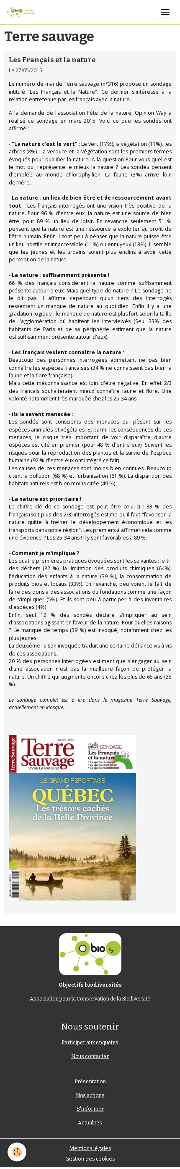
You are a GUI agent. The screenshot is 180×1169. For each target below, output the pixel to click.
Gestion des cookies (90, 1158)
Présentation (90, 1082)
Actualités (90, 1123)
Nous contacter (90, 1056)
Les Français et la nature (52, 59)
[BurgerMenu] (165, 12)
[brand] (22, 12)
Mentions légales (90, 1148)
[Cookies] (17, 1152)
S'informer (90, 1109)
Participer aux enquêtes (90, 1042)
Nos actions (90, 1095)
